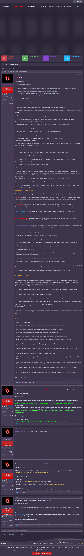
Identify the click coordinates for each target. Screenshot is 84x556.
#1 (81, 75)
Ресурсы (43, 6)
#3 (81, 428)
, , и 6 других (26, 382)
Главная (6, 6)
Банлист (78, 6)
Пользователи (55, 6)
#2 (81, 387)
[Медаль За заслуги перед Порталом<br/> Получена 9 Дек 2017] (3, 94)
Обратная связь (37, 543)
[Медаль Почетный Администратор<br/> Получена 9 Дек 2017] (5, 94)
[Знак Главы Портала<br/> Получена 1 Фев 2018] (7, 94)
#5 (81, 497)
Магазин (68, 6)
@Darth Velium (28, 377)
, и (22, 424)
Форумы (32, 6)
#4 (81, 461)
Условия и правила (49, 543)
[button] (10, 6)
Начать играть (19, 6)
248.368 (11, 103)
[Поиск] (81, 1)
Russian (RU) (5, 543)
